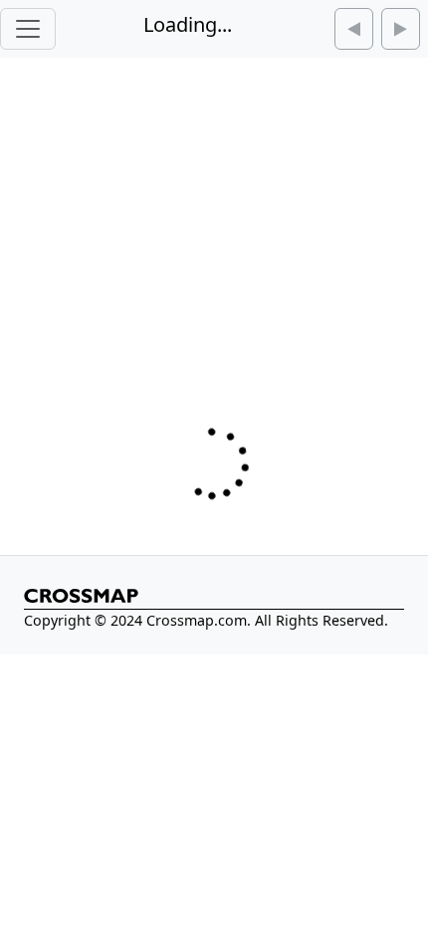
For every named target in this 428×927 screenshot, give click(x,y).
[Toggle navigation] (28, 29)
